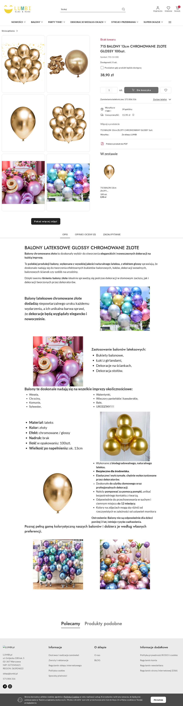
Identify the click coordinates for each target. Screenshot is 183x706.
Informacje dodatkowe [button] (154, 647)
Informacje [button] (55, 647)
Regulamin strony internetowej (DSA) (159, 670)
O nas (97, 655)
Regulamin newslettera (151, 665)
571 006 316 (9, 678)
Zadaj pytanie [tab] (112, 234)
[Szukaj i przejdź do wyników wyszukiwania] (123, 9)
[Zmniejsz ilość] (103, 90)
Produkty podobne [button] (103, 623)
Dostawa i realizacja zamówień (64, 655)
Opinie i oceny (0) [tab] (85, 234)
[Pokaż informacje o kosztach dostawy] (133, 114)
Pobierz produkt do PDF (117, 144)
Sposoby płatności (58, 675)
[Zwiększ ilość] (115, 90)
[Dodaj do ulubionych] (165, 90)
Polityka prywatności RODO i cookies (159, 655)
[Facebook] (5, 686)
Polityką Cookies (71, 697)
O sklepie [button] (100, 647)
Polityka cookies (57, 670)
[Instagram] (10, 686)
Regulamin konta (148, 660)
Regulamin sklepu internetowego (65, 665)
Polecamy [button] (70, 623)
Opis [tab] (65, 234)
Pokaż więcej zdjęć (45, 221)
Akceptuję (158, 700)
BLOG (97, 660)
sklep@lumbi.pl (10, 673)
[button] (170, 22)
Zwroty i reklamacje (58, 660)
